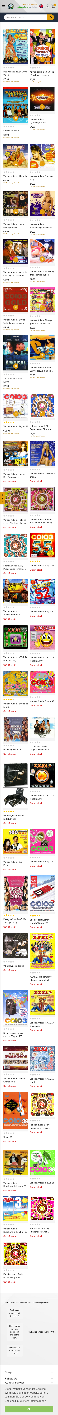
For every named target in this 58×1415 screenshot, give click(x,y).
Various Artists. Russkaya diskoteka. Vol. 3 (15, 1186)
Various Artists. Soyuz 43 (15, 426)
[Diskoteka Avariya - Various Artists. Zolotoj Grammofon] (15, 1058)
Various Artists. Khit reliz (15, 176)
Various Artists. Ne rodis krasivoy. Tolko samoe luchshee (15, 275)
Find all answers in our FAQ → (42, 1332)
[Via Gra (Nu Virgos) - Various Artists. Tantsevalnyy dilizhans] (42, 203)
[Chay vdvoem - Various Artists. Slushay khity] (42, 156)
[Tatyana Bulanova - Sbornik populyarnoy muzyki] (42, 893)
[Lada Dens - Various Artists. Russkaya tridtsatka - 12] (15, 1208)
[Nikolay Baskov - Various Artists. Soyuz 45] (42, 682)
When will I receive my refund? (14, 1350)
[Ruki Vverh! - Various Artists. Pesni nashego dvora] (15, 203)
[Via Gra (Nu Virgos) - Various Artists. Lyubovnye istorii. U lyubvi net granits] (42, 99)
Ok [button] (29, 1409)
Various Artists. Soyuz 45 (42, 701)
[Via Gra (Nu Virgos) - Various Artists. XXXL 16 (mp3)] (42, 1058)
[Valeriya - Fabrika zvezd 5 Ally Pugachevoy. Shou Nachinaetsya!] (42, 1104)
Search (50, 17)
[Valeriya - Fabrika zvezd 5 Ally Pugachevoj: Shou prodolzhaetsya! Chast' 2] (15, 1254)
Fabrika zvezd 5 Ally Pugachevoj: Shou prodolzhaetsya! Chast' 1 (42, 1231)
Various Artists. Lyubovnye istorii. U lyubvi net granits (39, 122)
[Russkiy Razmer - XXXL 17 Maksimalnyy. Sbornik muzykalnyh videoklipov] (42, 951)
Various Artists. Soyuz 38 (42, 1183)
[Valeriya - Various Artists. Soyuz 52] (42, 591)
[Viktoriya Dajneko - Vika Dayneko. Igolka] (15, 945)
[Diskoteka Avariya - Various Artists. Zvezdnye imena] (42, 453)
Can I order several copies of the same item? (14, 1332)
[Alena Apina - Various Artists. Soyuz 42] (42, 841)
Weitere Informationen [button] (33, 1401)
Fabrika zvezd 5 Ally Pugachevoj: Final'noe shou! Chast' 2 (13, 569)
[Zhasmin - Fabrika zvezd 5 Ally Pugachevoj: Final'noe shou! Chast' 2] (15, 545)
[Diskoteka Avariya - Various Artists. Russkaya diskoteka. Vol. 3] (15, 1162)
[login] (48, 6)
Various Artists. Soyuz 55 (42, 565)
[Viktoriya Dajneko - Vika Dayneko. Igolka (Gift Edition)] (15, 785)
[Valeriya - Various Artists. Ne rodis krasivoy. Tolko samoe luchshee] (15, 251)
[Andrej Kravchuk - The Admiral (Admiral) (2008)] (15, 352)
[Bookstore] (19, 6)
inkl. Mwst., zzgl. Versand (11, 81)
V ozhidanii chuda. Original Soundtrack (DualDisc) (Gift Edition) (41, 749)
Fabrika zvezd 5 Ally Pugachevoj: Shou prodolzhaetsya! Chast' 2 (15, 1277)
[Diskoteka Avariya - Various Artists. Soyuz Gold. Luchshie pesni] (15, 299)
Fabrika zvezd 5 (11, 130)
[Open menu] (4, 6)
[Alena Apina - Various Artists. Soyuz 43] (15, 406)
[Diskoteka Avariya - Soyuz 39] (15, 1110)
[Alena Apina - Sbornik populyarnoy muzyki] (15, 1007)
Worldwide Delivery (30, 7)
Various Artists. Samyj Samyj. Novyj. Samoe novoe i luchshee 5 (40, 370)
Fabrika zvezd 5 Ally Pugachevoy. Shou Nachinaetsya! (39, 1128)
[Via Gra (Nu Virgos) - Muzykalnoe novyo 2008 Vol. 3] (15, 46)
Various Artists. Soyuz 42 (42, 861)
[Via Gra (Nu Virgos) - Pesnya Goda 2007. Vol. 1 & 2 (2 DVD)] (15, 893)
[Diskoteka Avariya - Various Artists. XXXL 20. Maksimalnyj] (42, 775)
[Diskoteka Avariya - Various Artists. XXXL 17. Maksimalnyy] (42, 1002)
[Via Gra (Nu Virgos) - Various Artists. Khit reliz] (15, 156)
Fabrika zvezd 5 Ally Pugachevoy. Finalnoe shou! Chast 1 (40, 429)
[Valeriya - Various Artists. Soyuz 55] (42, 545)
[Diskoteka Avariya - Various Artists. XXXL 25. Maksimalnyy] (42, 637)
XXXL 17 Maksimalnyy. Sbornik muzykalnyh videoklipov (41, 980)
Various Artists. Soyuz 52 (42, 611)
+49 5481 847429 (30, 4)
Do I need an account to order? (14, 1313)
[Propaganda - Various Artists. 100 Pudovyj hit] (15, 841)
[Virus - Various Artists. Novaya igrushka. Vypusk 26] (42, 299)
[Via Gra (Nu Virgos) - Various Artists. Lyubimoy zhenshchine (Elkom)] (42, 251)
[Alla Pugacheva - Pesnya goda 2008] (15, 729)
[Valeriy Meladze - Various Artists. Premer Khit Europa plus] (15, 453)
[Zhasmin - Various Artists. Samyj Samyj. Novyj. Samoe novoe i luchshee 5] (42, 347)
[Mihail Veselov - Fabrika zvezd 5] (15, 105)
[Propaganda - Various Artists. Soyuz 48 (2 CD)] (15, 683)
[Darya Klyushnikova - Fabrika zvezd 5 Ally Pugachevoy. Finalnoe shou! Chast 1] (42, 406)
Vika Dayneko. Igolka (13, 966)
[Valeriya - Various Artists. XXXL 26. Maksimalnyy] (15, 637)
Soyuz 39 (8, 1137)
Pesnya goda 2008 (12, 749)
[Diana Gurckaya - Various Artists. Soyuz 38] (42, 1162)
